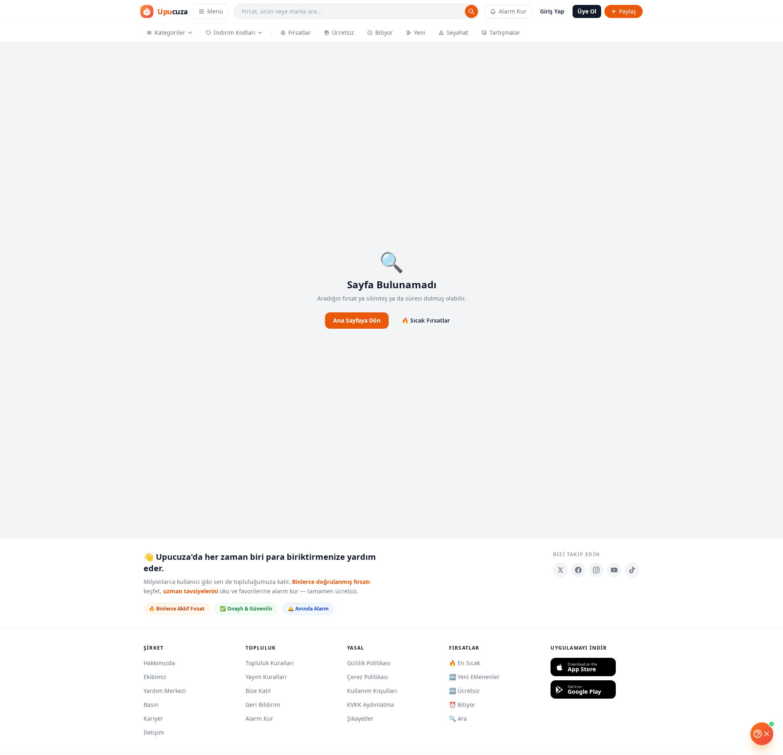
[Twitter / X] (560, 570)
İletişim (154, 732)
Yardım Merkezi (165, 691)
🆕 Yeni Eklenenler (474, 677)
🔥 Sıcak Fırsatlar (426, 320)
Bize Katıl (258, 691)
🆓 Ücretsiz (464, 691)
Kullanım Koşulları (372, 691)
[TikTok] (632, 570)
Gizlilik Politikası (369, 663)
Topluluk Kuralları (270, 663)
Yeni (419, 32)
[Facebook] (578, 570)
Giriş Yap (552, 11)
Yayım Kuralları (266, 677)
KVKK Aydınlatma (370, 704)
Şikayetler (360, 718)
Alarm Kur (512, 11)
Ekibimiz (155, 677)
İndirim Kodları (234, 32)
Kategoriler (170, 32)
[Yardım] (761, 733)
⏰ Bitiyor (462, 704)
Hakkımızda (159, 663)
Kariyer (153, 718)
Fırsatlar (299, 32)
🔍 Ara (458, 718)
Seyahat (457, 32)
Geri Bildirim (263, 704)
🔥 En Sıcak (464, 663)
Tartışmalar (504, 32)
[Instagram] (596, 570)
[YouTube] (614, 570)
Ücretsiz (343, 32)
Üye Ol (586, 11)
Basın (151, 704)
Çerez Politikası (367, 677)
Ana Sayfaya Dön (356, 320)
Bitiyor (384, 32)
